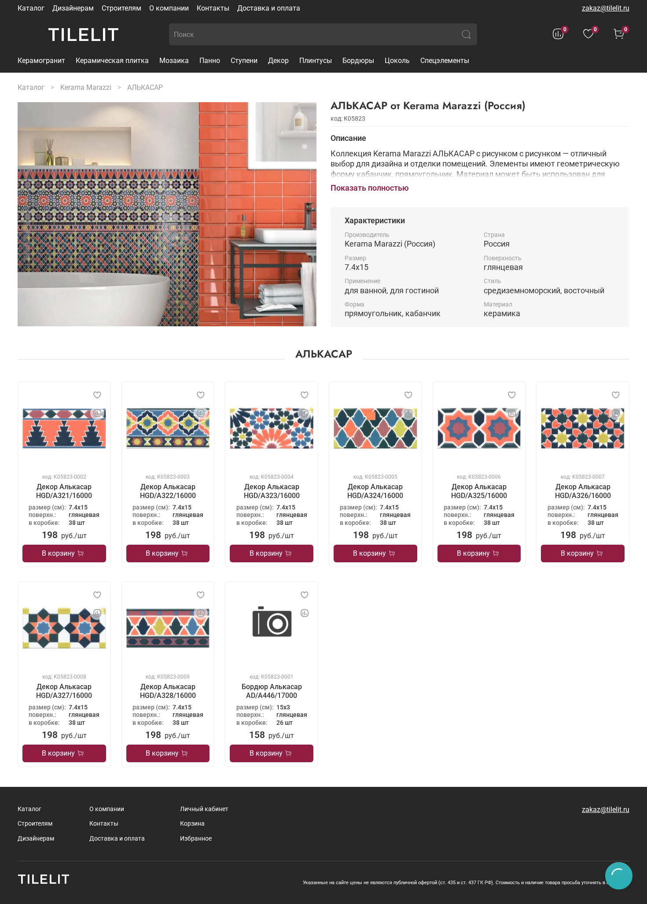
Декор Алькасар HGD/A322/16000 (168, 491)
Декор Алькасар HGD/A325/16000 (479, 491)
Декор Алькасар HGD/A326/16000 (583, 491)
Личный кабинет (204, 809)
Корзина (192, 823)
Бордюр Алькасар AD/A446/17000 (272, 691)
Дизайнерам (73, 8)
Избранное (196, 838)
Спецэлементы (444, 60)
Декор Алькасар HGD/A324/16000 (375, 491)
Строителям (121, 8)
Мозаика (174, 60)
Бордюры (358, 60)
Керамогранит (41, 60)
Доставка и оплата (268, 8)
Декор (278, 60)
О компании (169, 8)
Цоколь (397, 60)
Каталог (31, 8)
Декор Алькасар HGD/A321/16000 (64, 491)
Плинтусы (315, 60)
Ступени (244, 60)
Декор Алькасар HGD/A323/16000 (272, 491)
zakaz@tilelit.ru (605, 8)
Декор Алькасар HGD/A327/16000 (64, 691)
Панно (209, 60)
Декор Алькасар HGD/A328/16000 (168, 691)
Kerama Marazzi (85, 87)
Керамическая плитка (112, 60)
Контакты (213, 8)
